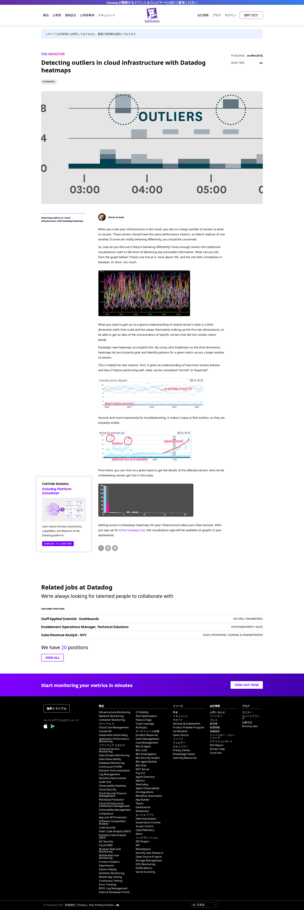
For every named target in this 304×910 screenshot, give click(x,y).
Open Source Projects (149, 856)
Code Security (107, 827)
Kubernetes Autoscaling (113, 735)
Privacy (82, 905)
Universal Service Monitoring (109, 750)
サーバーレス (106, 723)
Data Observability (110, 759)
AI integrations (144, 792)
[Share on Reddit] (108, 548)
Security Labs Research (149, 853)
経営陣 (213, 723)
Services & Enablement (186, 723)
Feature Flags (144, 720)
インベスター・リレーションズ (222, 736)
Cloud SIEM (106, 845)
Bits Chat (141, 765)
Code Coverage (145, 723)
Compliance (106, 813)
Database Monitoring (112, 763)
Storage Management (149, 860)
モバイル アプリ (145, 815)
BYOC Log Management (113, 888)
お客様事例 (87, 15)
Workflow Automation (149, 796)
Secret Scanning (145, 872)
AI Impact (141, 727)
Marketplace (143, 849)
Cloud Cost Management (114, 727)
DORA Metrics (144, 868)
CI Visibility (142, 712)
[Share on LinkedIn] (115, 548)
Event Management (147, 739)
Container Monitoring (112, 720)
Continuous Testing (110, 880)
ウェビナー (179, 742)
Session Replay (108, 869)
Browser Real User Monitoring (110, 850)
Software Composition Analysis (112, 822)
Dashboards (143, 807)
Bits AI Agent (143, 746)
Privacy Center (181, 750)
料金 (175, 712)
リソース (178, 739)
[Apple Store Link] (47, 726)
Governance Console (148, 822)
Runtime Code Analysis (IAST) (112, 836)
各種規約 (215, 731)
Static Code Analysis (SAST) (115, 831)
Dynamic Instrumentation (114, 770)
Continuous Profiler (111, 766)
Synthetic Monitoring (111, 873)
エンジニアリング (251, 717)
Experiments (106, 865)
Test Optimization (146, 716)
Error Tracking (107, 884)
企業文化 (247, 722)
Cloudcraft (105, 731)
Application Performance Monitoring (114, 740)
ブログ (216, 15)
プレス (213, 720)
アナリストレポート (221, 741)
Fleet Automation (146, 818)
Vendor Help (217, 749)
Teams (139, 803)
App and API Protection (113, 817)
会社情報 (203, 15)
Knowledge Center (184, 754)
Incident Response (147, 735)
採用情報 (215, 727)
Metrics (140, 780)
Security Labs (250, 726)
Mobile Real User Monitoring (109, 856)
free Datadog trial (133, 530)
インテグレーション (147, 837)
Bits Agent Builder (146, 761)
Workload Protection (111, 799)
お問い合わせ (217, 712)
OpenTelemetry (145, 830)
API (138, 845)
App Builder (143, 799)
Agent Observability (147, 788)
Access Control (144, 826)
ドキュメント (180, 716)
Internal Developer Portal (114, 892)
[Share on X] (101, 548)
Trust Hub (216, 752)
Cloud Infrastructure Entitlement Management (114, 804)
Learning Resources (185, 758)
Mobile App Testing (110, 877)
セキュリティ (180, 746)
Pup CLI (140, 773)
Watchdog (142, 784)
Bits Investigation (146, 754)
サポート (178, 720)
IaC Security (106, 841)
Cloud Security (107, 789)
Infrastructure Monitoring (114, 712)
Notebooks (142, 811)
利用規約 (70, 905)
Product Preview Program (188, 727)
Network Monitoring (111, 716)
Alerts (139, 834)
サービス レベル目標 (147, 731)
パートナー (216, 716)
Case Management (147, 742)
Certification (180, 731)
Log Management (109, 774)
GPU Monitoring (145, 864)
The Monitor (53, 54)
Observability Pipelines (112, 785)
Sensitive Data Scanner (112, 778)
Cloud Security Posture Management (112, 794)
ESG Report (216, 745)
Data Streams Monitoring (114, 755)
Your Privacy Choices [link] (101, 905)
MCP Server (143, 769)
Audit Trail (105, 782)
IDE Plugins (142, 841)
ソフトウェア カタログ (112, 745)
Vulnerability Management (115, 809)
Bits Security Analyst (148, 758)
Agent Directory (145, 777)
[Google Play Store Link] (53, 726)
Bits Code (141, 750)
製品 (46, 15)
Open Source (181, 735)
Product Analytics (109, 861)
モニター (247, 712)
